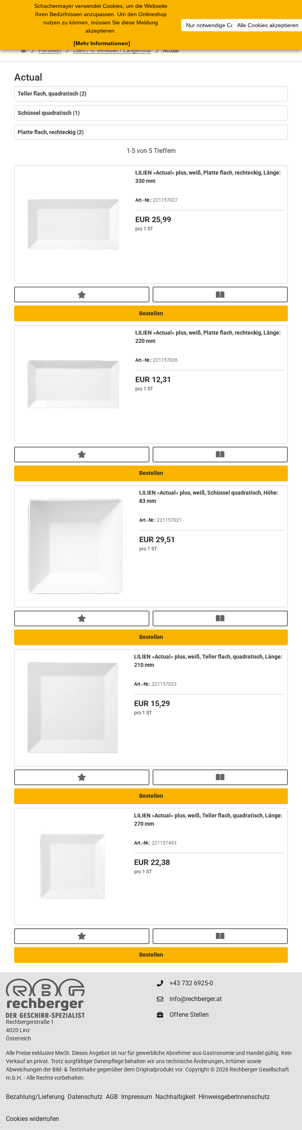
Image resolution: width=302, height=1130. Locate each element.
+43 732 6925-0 (191, 983)
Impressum (136, 1097)
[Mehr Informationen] (102, 43)
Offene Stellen (189, 1014)
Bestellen (151, 313)
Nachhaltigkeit (175, 1097)
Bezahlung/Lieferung (35, 1097)
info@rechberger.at (195, 999)
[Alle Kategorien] (23, 50)
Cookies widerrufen (32, 1119)
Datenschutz (85, 1097)
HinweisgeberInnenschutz (234, 1097)
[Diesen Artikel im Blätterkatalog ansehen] (220, 294)
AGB (112, 1097)
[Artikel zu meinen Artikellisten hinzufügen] (81, 294)
